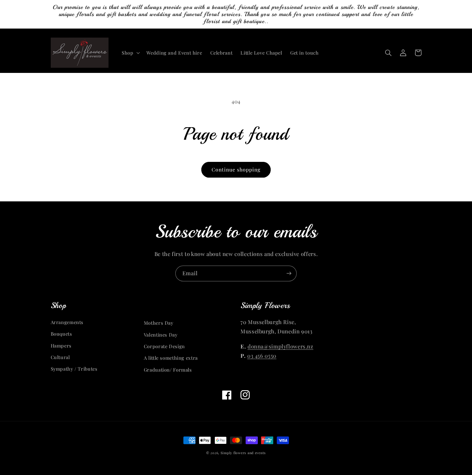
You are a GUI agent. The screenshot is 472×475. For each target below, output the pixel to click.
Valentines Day (161, 334)
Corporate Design (164, 346)
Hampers (61, 345)
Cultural (60, 357)
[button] (130, 53)
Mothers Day (158, 323)
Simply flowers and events (243, 453)
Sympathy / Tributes (74, 368)
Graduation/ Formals (168, 369)
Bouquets (61, 333)
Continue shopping (236, 169)
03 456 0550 (261, 355)
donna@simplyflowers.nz (280, 346)
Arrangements (67, 322)
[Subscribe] (289, 273)
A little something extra (171, 358)
